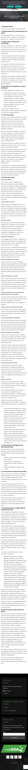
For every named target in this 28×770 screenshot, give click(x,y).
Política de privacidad (10, 710)
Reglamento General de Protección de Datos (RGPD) (13, 47)
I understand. (10, 6)
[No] (26, 4)
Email (4, 732)
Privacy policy (18, 6)
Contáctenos (6, 693)
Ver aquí (6, 707)
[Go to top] (14, 749)
